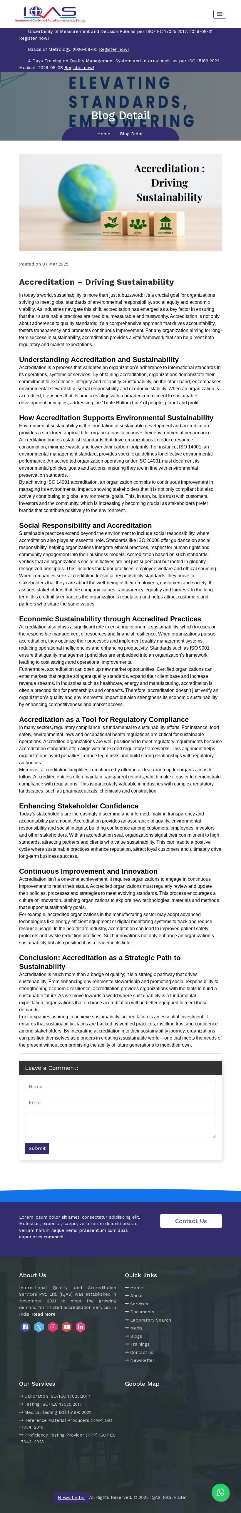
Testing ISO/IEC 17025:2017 (53, 1404)
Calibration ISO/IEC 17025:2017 (57, 1396)
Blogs (136, 1336)
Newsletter (142, 1360)
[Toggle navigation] (219, 14)
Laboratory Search (150, 1320)
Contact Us (191, 1221)
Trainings (140, 1344)
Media (136, 1328)
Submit (37, 1148)
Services (139, 1304)
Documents (142, 1312)
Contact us (141, 1352)
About (136, 1295)
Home (103, 133)
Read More (44, 1314)
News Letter (71, 1497)
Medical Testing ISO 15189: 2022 (57, 1412)
